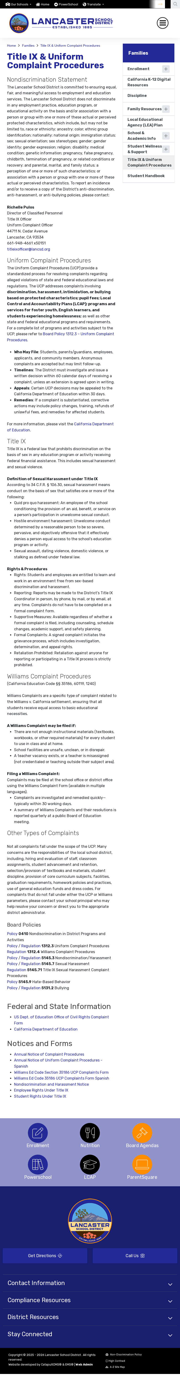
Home (45, 4)
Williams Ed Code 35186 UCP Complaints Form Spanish (61, 1078)
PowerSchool (68, 4)
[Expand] (166, 69)
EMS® (69, 1364)
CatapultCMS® (51, 1364)
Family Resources (145, 109)
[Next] (157, 4)
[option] (18, 4)
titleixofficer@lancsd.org (28, 249)
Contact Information (36, 1282)
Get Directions (42, 1255)
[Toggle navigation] (163, 23)
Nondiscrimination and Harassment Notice (51, 1084)
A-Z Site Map (117, 1367)
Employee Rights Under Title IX (41, 1090)
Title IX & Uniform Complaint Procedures (70, 45)
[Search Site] (175, 4)
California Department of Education (46, 1029)
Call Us (132, 1255)
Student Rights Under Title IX (40, 1096)
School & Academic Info (142, 136)
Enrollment (139, 69)
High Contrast (117, 1360)
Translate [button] (94, 4)
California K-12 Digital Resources (149, 82)
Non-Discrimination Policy (125, 1354)
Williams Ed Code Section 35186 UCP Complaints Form (61, 1072)
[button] (21, 4)
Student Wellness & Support (145, 149)
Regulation (31, 946)
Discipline (137, 95)
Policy (12, 934)
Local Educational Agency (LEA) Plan (145, 122)
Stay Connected (30, 1334)
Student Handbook (146, 176)
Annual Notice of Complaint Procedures (49, 1054)
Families (28, 45)
